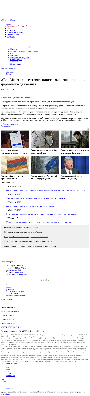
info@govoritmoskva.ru (21, 274)
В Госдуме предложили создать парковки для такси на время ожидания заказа (37, 198)
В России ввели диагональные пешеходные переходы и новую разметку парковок (38, 222)
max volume (10, 376)
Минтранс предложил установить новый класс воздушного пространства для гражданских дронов (45, 190)
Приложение (15, 64)
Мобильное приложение (15, 295)
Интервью (11, 30)
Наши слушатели (8, 323)
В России (9, 74)
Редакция (11, 37)
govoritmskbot (15, 270)
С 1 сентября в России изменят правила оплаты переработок (28, 241)
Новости (9, 24)
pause (8, 369)
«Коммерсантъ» (24, 112)
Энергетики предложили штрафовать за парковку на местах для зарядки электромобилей (41, 214)
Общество (10, 72)
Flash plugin (5, 394)
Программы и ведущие (16, 32)
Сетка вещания (13, 34)
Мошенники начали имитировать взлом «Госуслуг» (23, 232)
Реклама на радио (8, 315)
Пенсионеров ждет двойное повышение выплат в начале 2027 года (30, 246)
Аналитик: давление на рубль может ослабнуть (22, 227)
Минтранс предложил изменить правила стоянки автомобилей (31, 206)
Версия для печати (10, 124)
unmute (8, 374)
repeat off (9, 388)
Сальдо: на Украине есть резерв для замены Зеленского (26, 237)
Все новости (6, 126)
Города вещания (7, 319)
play (7, 367)
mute (7, 371)
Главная (4, 68)
